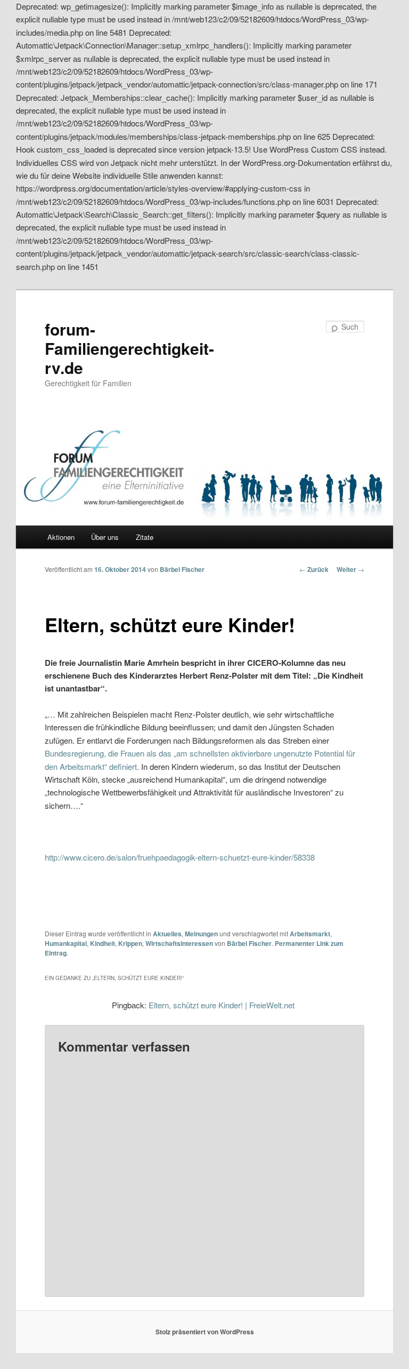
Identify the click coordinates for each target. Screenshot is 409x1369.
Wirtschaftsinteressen (179, 943)
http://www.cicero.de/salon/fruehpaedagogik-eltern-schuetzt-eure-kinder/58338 (180, 857)
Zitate (144, 537)
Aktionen (61, 537)
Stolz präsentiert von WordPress (205, 1331)
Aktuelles (167, 933)
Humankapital (66, 943)
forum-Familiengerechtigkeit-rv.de (129, 348)
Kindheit (102, 943)
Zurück (314, 569)
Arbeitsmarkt (310, 933)
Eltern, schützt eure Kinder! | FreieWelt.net (222, 1004)
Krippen (130, 943)
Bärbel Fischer (182, 569)
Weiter (350, 569)
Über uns (105, 537)
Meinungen (201, 933)
